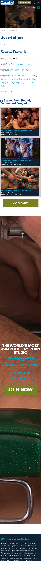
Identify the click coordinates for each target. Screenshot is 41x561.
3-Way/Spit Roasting (19, 75)
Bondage (4, 79)
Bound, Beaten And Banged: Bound (16, 190)
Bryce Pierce (13, 70)
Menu (38, 3)
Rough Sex (18, 82)
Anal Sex (32, 75)
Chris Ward (13, 79)
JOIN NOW (24, 3)
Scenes (27, 82)
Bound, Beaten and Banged (22, 64)
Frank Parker (25, 70)
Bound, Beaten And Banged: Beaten (16, 161)
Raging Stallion (6, 82)
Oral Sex (32, 79)
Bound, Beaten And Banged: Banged (16, 131)
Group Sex (23, 79)
